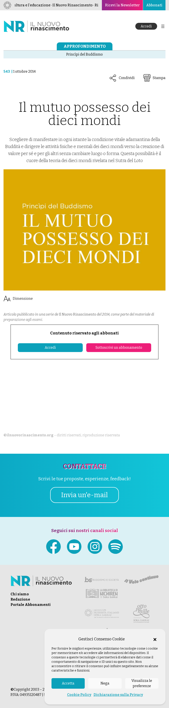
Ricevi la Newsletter (122, 5)
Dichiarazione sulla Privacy (118, 695)
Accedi (146, 26)
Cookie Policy (79, 695)
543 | (8, 71)
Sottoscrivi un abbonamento (119, 347)
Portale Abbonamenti (31, 605)
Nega (105, 683)
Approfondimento (85, 46)
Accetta (68, 683)
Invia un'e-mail (84, 495)
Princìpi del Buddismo (84, 54)
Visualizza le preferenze (141, 683)
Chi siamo (20, 594)
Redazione (20, 599)
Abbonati (154, 5)
